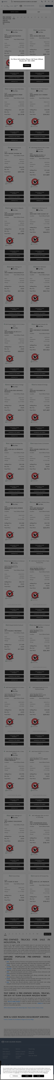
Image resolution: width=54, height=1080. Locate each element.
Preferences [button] (45, 1072)
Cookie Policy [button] (17, 1072)
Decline (27, 1075)
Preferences (15, 1075)
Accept (38, 1075)
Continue (27, 65)
